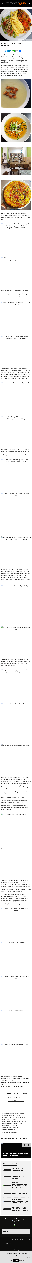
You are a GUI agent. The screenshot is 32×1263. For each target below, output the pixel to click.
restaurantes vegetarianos (11, 1127)
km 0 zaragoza (22, 1121)
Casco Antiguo (20, 1114)
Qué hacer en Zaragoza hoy (18, 1169)
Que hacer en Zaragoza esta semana (18, 1176)
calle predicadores (8, 1114)
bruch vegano (15, 1112)
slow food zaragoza (9, 1129)
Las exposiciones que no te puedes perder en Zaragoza (20, 1209)
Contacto (7, 1239)
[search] (27, 1231)
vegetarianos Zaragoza (10, 1131)
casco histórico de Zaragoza (11, 1116)
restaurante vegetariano (10, 1125)
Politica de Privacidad (22, 1239)
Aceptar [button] (16, 1260)
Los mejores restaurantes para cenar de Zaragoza (20, 1201)
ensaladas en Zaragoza (9, 1121)
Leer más (22, 1260)
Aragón (17, 571)
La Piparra (6, 1123)
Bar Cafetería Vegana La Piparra (12, 1110)
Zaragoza (25, 1078)
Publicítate (17, 1241)
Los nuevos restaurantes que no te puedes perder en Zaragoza (20, 1185)
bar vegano (6, 1112)
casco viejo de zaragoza (10, 1117)
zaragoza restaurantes (10, 1133)
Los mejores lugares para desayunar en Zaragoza (20, 1193)
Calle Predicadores (14, 1078)
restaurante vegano (16, 1123)
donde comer (22, 1117)
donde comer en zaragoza (10, 1119)
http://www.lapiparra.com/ (16, 1086)
